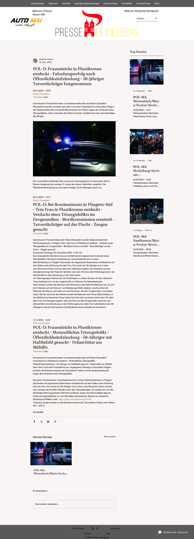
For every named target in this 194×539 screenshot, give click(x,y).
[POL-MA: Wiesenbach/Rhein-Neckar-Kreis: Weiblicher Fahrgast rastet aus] (51, 453)
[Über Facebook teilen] (34, 421)
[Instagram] (92, 528)
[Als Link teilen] (55, 421)
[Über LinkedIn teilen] (48, 421)
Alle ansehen (110, 436)
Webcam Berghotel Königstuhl (141, 10)
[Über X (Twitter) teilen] (41, 421)
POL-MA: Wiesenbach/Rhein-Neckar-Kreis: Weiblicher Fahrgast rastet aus (51, 472)
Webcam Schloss (42, 10)
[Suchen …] (156, 18)
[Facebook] (97, 528)
